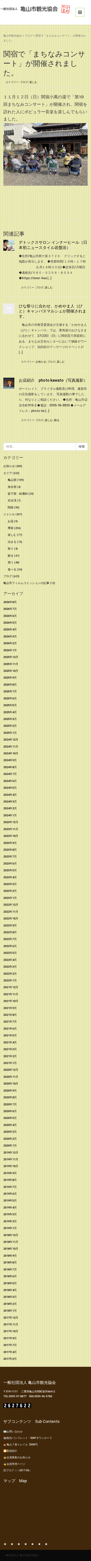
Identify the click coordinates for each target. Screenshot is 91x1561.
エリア (7, 473)
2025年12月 (10, 657)
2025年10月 (10, 670)
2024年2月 (10, 808)
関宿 (10, 507)
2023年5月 (10, 870)
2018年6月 (10, 1276)
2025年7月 (10, 691)
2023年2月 (10, 891)
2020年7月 (10, 1104)
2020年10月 (10, 1083)
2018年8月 (10, 1262)
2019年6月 (10, 1193)
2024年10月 (10, 753)
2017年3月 (10, 1358)
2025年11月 (10, 664)
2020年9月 (10, 1090)
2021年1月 (10, 1063)
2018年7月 (10, 1269)
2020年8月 (10, 1097)
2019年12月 (10, 1152)
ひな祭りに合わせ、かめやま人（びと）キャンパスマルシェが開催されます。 (52, 311)
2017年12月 (10, 1317)
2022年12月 (10, 904)
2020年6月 (10, 1111)
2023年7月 (10, 856)
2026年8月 (10, 602)
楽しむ (33, 82)
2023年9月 (10, 843)
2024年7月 (10, 774)
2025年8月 (10, 684)
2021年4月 (10, 1042)
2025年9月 (10, 677)
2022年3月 (10, 966)
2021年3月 (10, 1049)
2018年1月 (10, 1310)
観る (56, 420)
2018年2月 (10, 1303)
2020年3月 (10, 1131)
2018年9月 (10, 1255)
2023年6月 (10, 863)
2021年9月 (10, 1008)
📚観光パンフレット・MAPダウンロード (27, 1437)
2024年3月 (10, 801)
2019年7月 (10, 1187)
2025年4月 (10, 712)
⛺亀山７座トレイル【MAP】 (21, 1444)
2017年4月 (10, 1352)
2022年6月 (10, 946)
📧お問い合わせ (13, 1431)
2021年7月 (10, 1021)
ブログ (29, 35)
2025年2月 (10, 725)
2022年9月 (10, 925)
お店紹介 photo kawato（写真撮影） (53, 380)
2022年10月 (10, 918)
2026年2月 (10, 643)
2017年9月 (10, 1338)
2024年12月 (10, 739)
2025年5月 (10, 705)
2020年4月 (10, 1125)
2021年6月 (10, 1028)
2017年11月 (10, 1324)
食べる (12, 569)
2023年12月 (10, 822)
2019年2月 (10, 1221)
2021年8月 (10, 1014)
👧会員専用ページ (14, 1464)
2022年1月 (10, 980)
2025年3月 (10, 719)
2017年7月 (10, 1345)
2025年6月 (10, 698)
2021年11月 (10, 994)
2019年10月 (10, 1166)
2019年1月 (10, 1228)
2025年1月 (10, 732)
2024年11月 (10, 746)
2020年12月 (10, 1069)
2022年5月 (10, 952)
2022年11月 (10, 911)
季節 (10, 528)
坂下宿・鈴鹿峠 (18, 493)
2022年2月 (10, 973)
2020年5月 (10, 1118)
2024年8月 (10, 767)
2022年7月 (10, 939)
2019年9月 (10, 1173)
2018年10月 (10, 1248)
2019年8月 (10, 1180)
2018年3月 (10, 1296)
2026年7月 (10, 608)
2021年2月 (10, 1056)
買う (10, 562)
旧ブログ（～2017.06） (17, 1470)
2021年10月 (10, 1001)
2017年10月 (10, 1331)
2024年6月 (10, 781)
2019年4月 (10, 1207)
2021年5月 (10, 1035)
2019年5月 (10, 1200)
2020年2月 (10, 1138)
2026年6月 (10, 615)
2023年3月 (10, 884)
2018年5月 (10, 1283)
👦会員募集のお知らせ (16, 1457)
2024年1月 (10, 815)
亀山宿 (12, 480)
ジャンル (9, 514)
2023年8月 (10, 849)
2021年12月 (10, 987)
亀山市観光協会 (12, 35)
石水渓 (12, 500)
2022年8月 (10, 932)
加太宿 (12, 487)
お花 (10, 521)
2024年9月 (10, 760)
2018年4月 (10, 1290)
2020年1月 (10, 1145)
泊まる (12, 541)
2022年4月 (10, 959)
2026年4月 (10, 629)
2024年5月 (10, 787)
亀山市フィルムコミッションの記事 (26, 583)
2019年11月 (10, 1159)
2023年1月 (10, 898)
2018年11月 (10, 1242)
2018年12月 (10, 1235)
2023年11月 (10, 829)
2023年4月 (10, 877)
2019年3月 (10, 1214)
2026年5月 (10, 622)
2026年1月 (10, 650)
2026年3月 (10, 636)
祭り (10, 548)
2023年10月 (10, 836)
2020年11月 (10, 1076)
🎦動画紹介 (10, 1450)
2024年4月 (10, 794)
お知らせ (41, 361)
